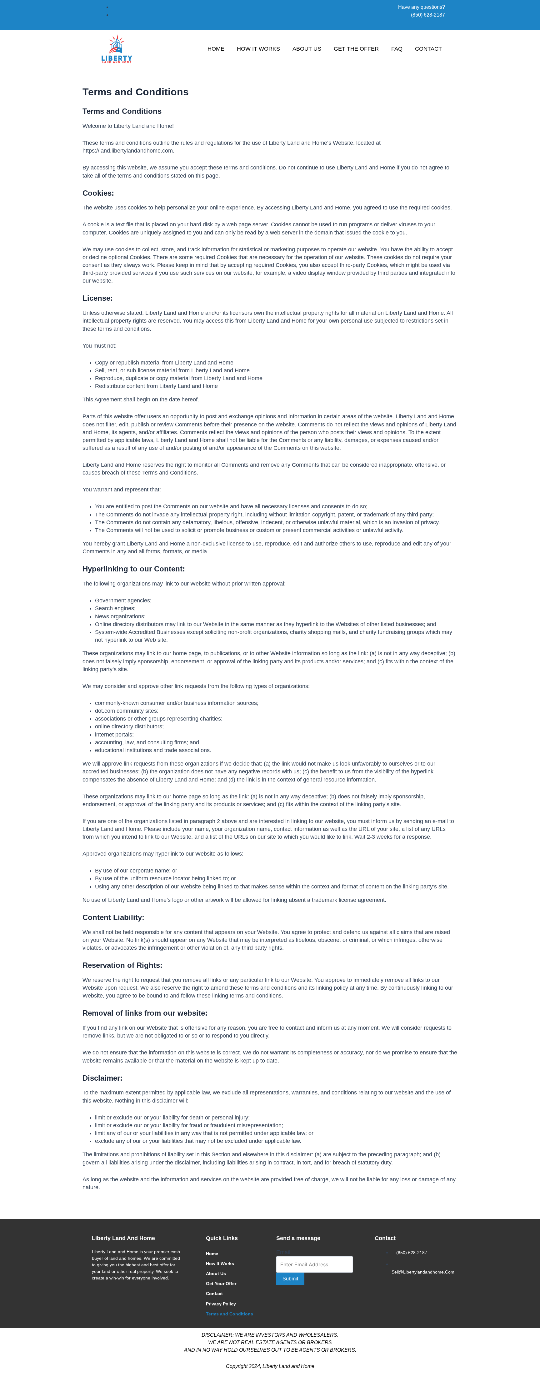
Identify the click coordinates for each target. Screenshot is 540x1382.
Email (283, 1252)
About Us (306, 49)
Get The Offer (356, 49)
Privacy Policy (221, 1303)
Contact (428, 49)
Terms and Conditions (229, 1313)
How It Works (258, 49)
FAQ (396, 49)
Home (216, 49)
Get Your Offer (221, 1283)
